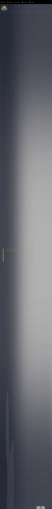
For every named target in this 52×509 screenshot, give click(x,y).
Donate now (9, 266)
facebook (11, 2)
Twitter (4, 2)
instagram (18, 2)
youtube (25, 2)
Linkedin (32, 2)
